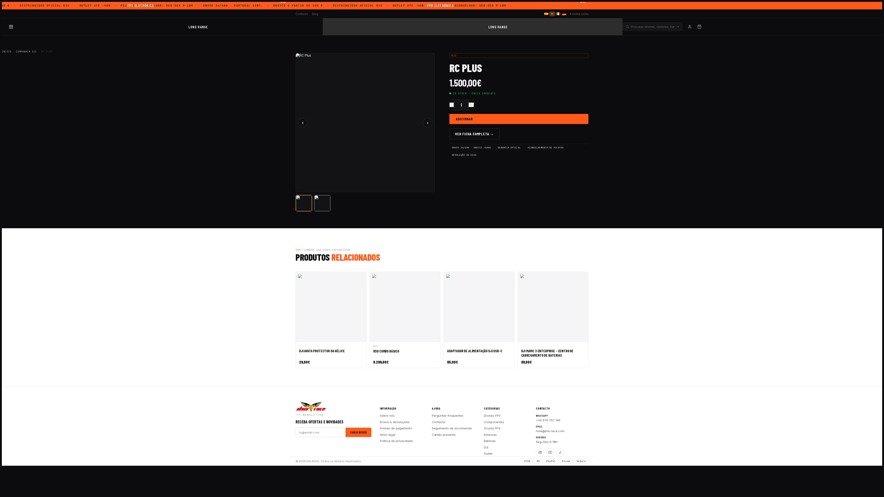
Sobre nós (387, 415)
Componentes (494, 422)
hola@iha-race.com (550, 431)
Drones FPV (492, 415)
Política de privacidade (396, 441)
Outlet (488, 453)
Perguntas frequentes (447, 415)
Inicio (7, 51)
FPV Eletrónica (140, 5)
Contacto (438, 422)
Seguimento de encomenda (452, 428)
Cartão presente (444, 434)
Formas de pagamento (396, 428)
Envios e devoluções (395, 422)
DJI (486, 447)
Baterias (490, 441)
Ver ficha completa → (474, 134)
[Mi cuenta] (689, 26)
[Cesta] (699, 26)
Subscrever (358, 432)
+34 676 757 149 (548, 420)
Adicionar (464, 119)
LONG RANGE (198, 27)
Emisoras (490, 434)
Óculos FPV (492, 428)
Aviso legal (387, 434)
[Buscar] (677, 26)
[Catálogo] (11, 26)
